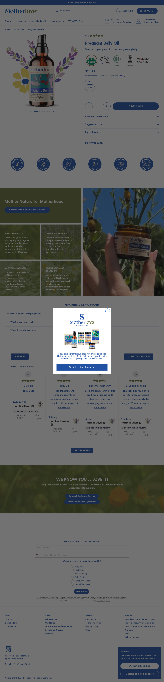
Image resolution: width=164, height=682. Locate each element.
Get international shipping (82, 367)
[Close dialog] (107, 311)
